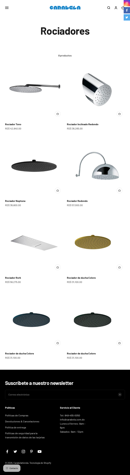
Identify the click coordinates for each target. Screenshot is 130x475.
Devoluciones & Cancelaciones (22, 421)
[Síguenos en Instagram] (23, 451)
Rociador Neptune (15, 200)
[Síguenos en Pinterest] (31, 451)
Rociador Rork (13, 277)
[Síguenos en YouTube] (39, 451)
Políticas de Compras (16, 415)
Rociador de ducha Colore (81, 277)
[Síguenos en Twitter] (15, 451)
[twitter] (127, 17)
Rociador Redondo (77, 200)
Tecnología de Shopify (40, 463)
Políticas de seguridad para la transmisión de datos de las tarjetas (25, 435)
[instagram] (127, 3)
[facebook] (127, 10)
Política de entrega (15, 427)
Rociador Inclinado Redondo (82, 124)
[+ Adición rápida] (58, 114)
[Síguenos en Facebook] (7, 451)
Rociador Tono (13, 124)
